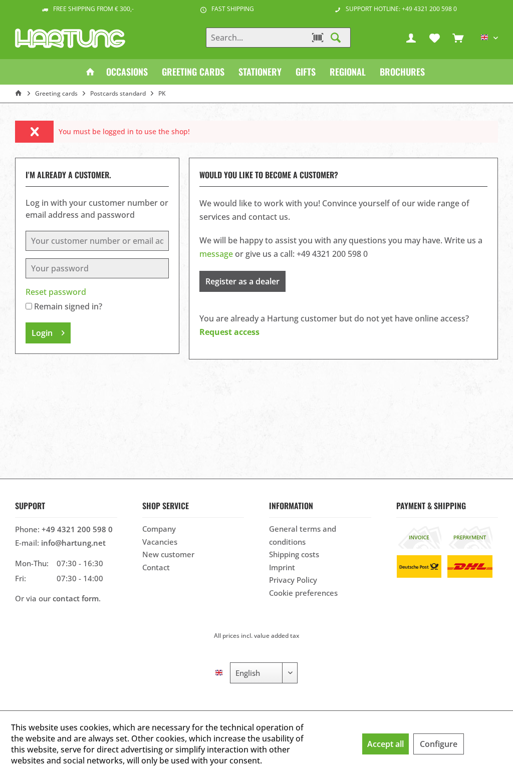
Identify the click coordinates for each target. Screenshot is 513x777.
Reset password (56, 291)
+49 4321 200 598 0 (77, 529)
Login (42, 332)
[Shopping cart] (457, 38)
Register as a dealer (242, 281)
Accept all (385, 743)
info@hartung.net (73, 543)
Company (159, 529)
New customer (168, 554)
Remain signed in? (68, 306)
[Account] (410, 38)
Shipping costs (294, 554)
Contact (156, 567)
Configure (438, 743)
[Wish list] (434, 38)
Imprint (282, 567)
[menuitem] (457, 38)
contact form (76, 598)
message (216, 253)
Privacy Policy (293, 580)
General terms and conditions (302, 535)
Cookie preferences (303, 593)
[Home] (90, 72)
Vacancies (159, 542)
